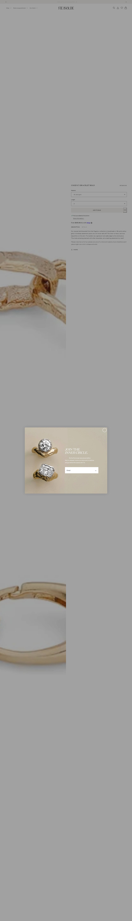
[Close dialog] (104, 430)
